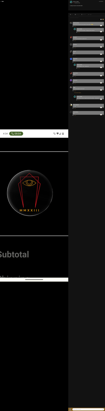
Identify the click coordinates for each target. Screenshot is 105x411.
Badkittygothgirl (79, 30)
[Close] (2, 1)
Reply (75, 26)
